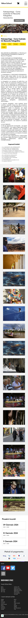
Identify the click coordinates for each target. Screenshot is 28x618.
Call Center (16, 594)
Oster (15, 604)
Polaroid (15, 605)
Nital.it (2, 586)
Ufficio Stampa (16, 591)
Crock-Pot (2, 603)
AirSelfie (2, 599)
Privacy (16, 614)
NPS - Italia (3, 591)
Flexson (2, 605)
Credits (23, 614)
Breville (2, 600)
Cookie (20, 614)
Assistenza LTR (16, 586)
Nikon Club (3, 590)
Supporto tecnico (17, 588)
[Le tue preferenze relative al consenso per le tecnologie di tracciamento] (2, 615)
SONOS (15, 606)
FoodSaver (3, 606)
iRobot (15, 599)
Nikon (15, 601)
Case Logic (3, 601)
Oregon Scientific (17, 603)
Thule (15, 609)
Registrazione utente (17, 589)
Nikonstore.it (3, 589)
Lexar (15, 600)
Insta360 (2, 609)
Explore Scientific (4, 604)
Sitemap (26, 614)
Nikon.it (2, 588)
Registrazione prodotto (18, 590)
